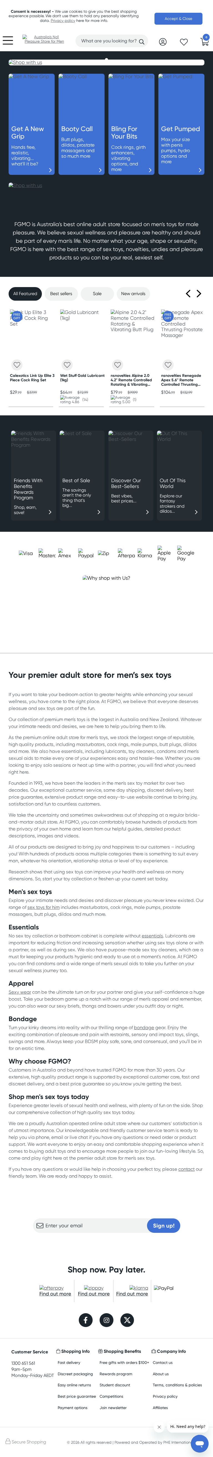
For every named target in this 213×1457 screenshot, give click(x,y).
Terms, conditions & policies (177, 1384)
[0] (204, 43)
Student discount (115, 1384)
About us (161, 1373)
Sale (97, 293)
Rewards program (116, 1373)
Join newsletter (113, 1407)
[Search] (141, 42)
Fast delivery (69, 1362)
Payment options (72, 1407)
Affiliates (160, 1407)
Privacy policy (63, 20)
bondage (144, 1027)
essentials (152, 936)
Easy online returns (74, 1384)
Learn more (106, 1244)
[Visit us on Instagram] (106, 1320)
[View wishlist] (184, 44)
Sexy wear (20, 992)
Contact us (163, 1362)
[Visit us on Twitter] (127, 1320)
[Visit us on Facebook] (86, 1320)
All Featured (25, 293)
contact (186, 1169)
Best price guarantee (77, 1396)
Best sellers (61, 293)
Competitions (111, 1396)
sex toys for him (43, 907)
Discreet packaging (75, 1373)
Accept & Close (178, 18)
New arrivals (133, 293)
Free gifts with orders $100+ (124, 1362)
